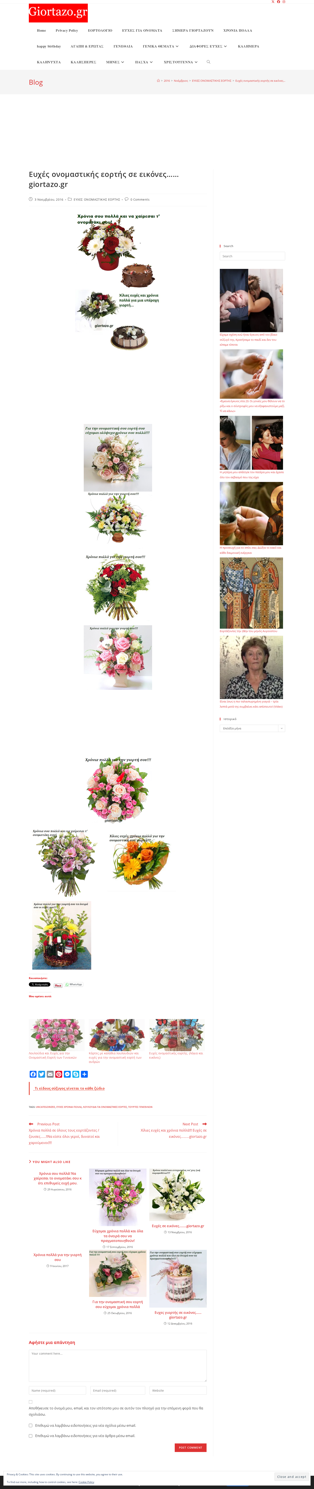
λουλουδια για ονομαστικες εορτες (105, 1106)
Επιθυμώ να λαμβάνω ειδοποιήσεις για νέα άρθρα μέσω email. (85, 1435)
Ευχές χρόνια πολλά (69, 1106)
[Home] (158, 81)
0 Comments (140, 199)
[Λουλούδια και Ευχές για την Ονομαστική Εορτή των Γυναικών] (57, 1035)
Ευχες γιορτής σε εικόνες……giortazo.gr (178, 1315)
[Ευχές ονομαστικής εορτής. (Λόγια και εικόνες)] (177, 1035)
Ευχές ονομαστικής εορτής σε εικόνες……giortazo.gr (268, 81)
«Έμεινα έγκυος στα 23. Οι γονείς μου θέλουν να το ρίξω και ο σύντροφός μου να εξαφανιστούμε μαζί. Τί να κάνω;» (252, 406)
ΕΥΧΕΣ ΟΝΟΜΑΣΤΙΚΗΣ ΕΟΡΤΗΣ (97, 199)
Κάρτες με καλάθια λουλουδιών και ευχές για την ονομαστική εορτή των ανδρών (115, 1057)
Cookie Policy (86, 1482)
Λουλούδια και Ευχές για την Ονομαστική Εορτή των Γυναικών (53, 1055)
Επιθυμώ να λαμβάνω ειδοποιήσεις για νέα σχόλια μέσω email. (85, 1425)
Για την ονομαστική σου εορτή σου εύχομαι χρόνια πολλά (117, 1304)
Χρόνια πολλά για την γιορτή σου (58, 1257)
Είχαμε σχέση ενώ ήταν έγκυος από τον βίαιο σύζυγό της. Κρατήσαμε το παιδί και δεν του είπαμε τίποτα (248, 340)
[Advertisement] (157, 137)
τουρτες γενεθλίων (140, 1106)
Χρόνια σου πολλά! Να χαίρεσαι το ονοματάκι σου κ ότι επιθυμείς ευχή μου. (58, 1178)
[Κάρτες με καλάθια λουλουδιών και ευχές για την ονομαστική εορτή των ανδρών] (117, 1035)
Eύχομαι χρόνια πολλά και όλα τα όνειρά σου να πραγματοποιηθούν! (117, 1236)
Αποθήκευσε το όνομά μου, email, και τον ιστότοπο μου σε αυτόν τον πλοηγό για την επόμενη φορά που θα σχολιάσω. (116, 1411)
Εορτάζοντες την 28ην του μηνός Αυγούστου (248, 631)
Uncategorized (45, 1106)
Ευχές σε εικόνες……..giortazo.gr (178, 1226)
